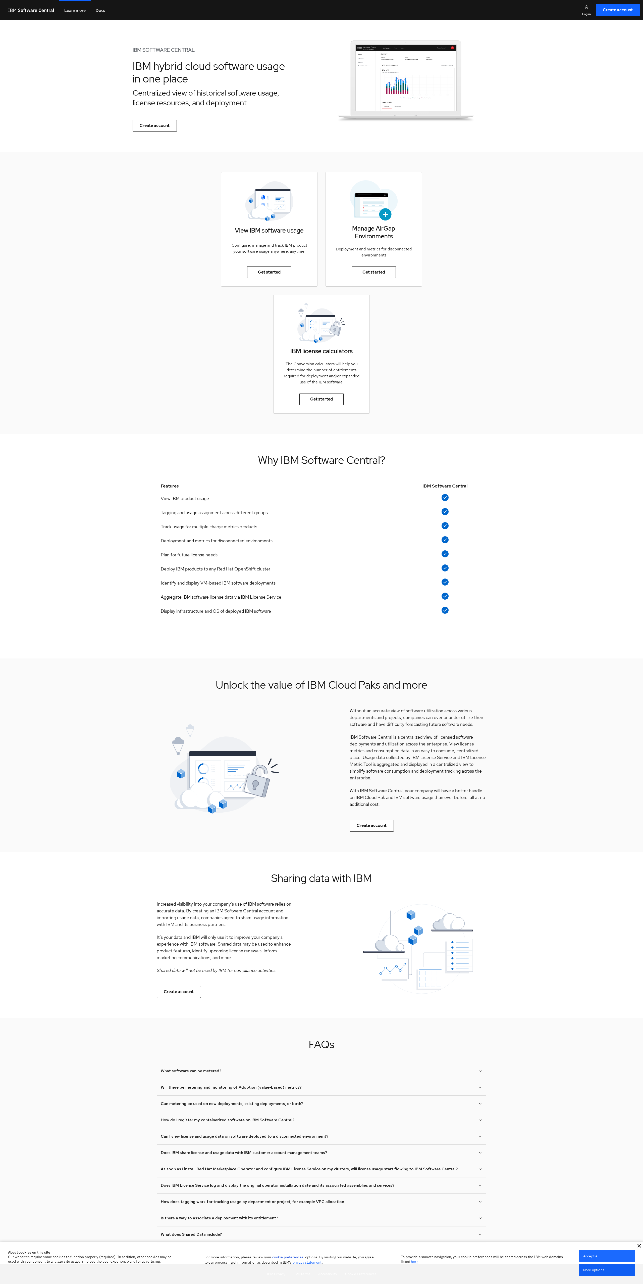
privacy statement (307, 1262)
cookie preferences (288, 1257)
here (414, 1261)
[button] (639, 1246)
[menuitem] (618, 10)
